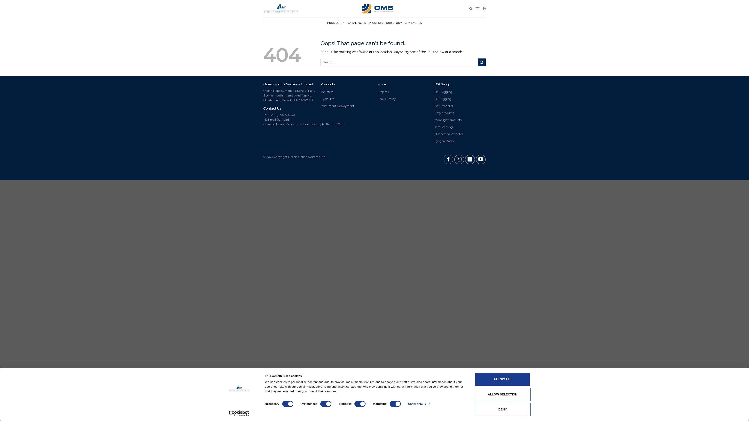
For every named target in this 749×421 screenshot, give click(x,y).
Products (335, 22)
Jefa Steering (444, 127)
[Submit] (482, 62)
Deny (502, 409)
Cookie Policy (386, 99)
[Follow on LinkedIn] (470, 159)
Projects (376, 22)
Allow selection (502, 394)
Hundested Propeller (449, 134)
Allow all (502, 379)
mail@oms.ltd (279, 119)
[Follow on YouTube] (481, 159)
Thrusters (326, 92)
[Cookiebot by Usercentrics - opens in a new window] (239, 413)
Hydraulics (327, 99)
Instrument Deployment (337, 106)
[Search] (470, 8)
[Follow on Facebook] (448, 159)
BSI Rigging (443, 99)
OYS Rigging (443, 92)
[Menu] (477, 8)
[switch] (325, 404)
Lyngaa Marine (445, 141)
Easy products (444, 113)
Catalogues (357, 22)
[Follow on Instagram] (459, 159)
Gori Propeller (444, 106)
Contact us (413, 22)
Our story (394, 22)
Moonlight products (448, 120)
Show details (417, 404)
